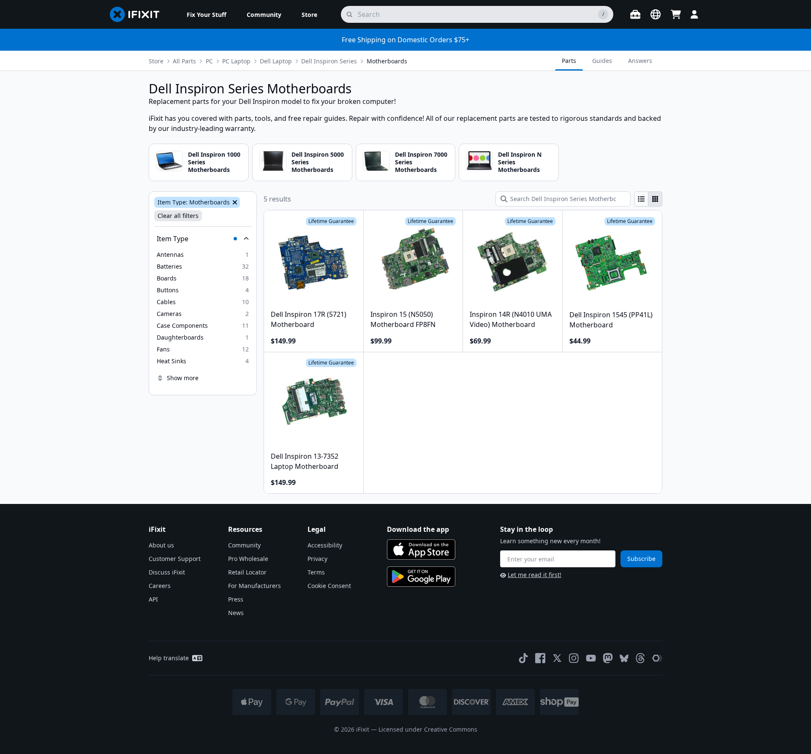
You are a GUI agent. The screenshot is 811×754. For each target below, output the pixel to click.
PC (209, 61)
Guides (602, 61)
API (153, 599)
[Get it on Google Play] (421, 576)
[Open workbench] (635, 14)
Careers (160, 586)
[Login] (694, 14)
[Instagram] (574, 658)
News (236, 613)
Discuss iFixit (167, 572)
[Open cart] (675, 14)
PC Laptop (236, 61)
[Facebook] (540, 658)
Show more (183, 378)
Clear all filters (178, 216)
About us (161, 545)
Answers (640, 61)
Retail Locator (247, 572)
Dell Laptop (276, 61)
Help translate (169, 658)
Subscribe (641, 559)
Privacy (317, 559)
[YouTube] (591, 658)
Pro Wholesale (248, 559)
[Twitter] (557, 658)
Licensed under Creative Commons (427, 729)
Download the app (418, 529)
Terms (316, 572)
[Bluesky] (624, 658)
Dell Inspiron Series (329, 61)
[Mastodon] (608, 658)
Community (244, 545)
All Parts (184, 61)
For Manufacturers (254, 586)
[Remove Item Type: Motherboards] (234, 202)
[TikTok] (523, 658)
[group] (648, 199)
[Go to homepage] (138, 14)
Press (235, 599)
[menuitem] (207, 14)
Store (156, 61)
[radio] (641, 199)
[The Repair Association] (657, 658)
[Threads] (640, 658)
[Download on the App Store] (421, 549)
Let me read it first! (534, 575)
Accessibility (325, 545)
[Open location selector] (655, 14)
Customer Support (175, 559)
